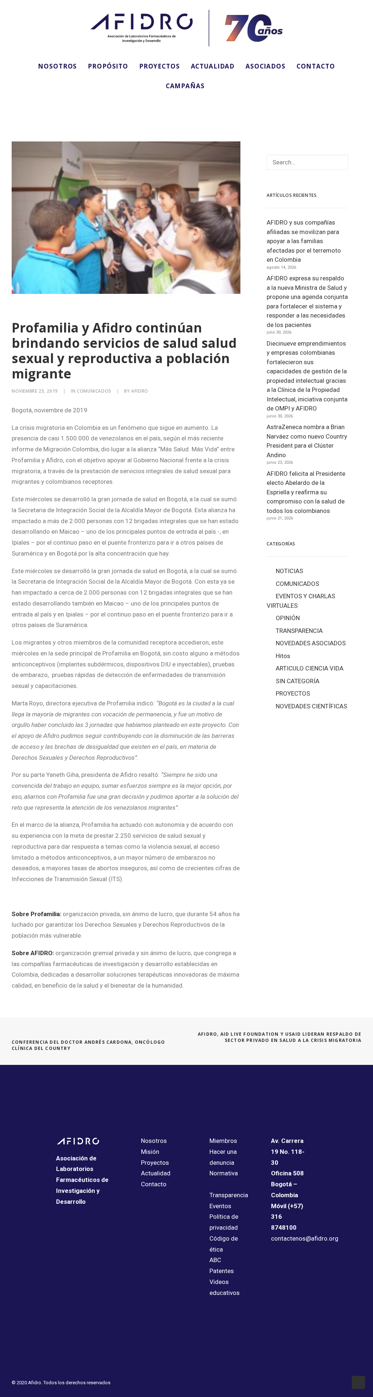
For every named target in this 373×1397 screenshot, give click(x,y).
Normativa (223, 1173)
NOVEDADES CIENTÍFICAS (311, 706)
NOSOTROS (57, 66)
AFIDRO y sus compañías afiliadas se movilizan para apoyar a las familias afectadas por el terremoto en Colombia (304, 241)
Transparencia (228, 1195)
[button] (19, 105)
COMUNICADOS (94, 391)
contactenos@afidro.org (304, 1238)
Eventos (220, 1206)
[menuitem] (57, 66)
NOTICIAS (289, 571)
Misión (150, 1151)
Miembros (223, 1140)
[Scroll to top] (358, 1381)
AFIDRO (139, 391)
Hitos (283, 655)
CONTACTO (316, 66)
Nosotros (154, 1140)
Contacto (153, 1184)
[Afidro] (186, 28)
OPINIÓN (288, 618)
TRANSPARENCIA (299, 630)
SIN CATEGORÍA (297, 681)
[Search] (307, 162)
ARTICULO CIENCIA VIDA (309, 668)
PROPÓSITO (108, 66)
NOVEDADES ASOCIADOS (311, 643)
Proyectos (155, 1162)
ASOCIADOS (266, 66)
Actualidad (155, 1173)
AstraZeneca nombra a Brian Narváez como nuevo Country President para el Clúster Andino (307, 441)
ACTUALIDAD (213, 66)
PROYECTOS (159, 66)
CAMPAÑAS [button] (185, 86)
